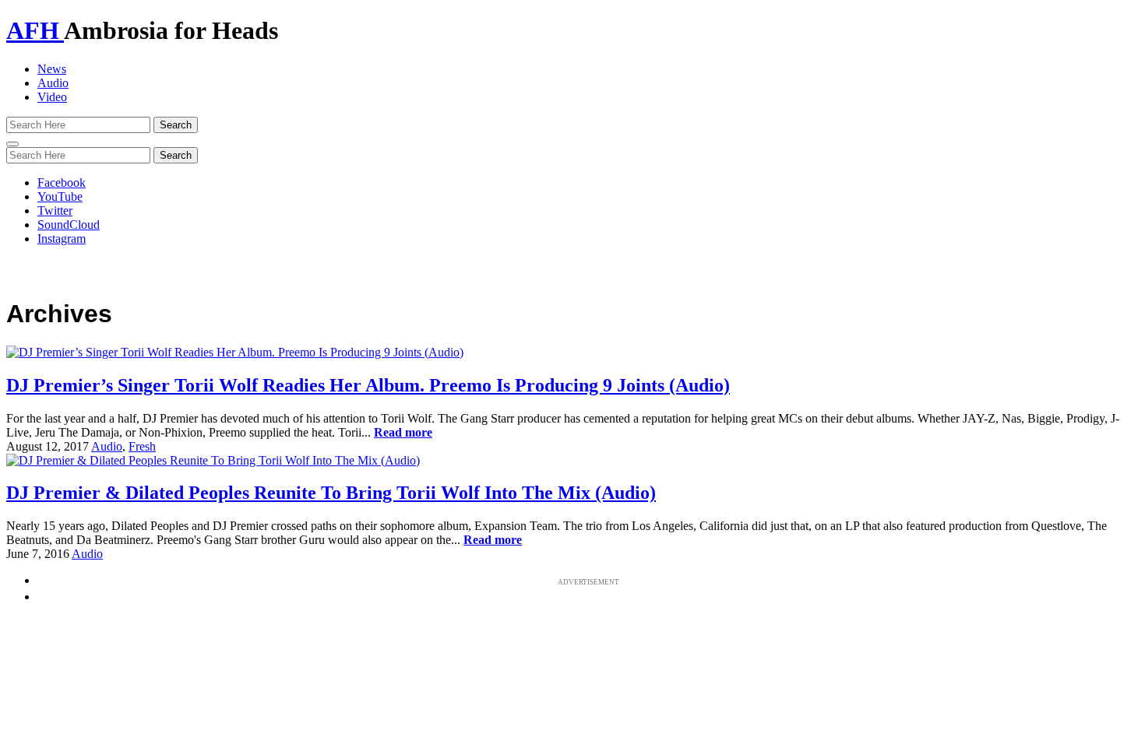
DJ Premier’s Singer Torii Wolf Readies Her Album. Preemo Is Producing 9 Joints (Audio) (368, 385)
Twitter (54, 210)
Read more (403, 432)
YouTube (60, 196)
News (51, 68)
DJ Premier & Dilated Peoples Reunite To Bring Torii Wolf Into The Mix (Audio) (331, 493)
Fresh (142, 446)
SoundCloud (68, 224)
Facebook (61, 182)
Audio (53, 82)
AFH (35, 30)
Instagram (61, 238)
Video (52, 97)
